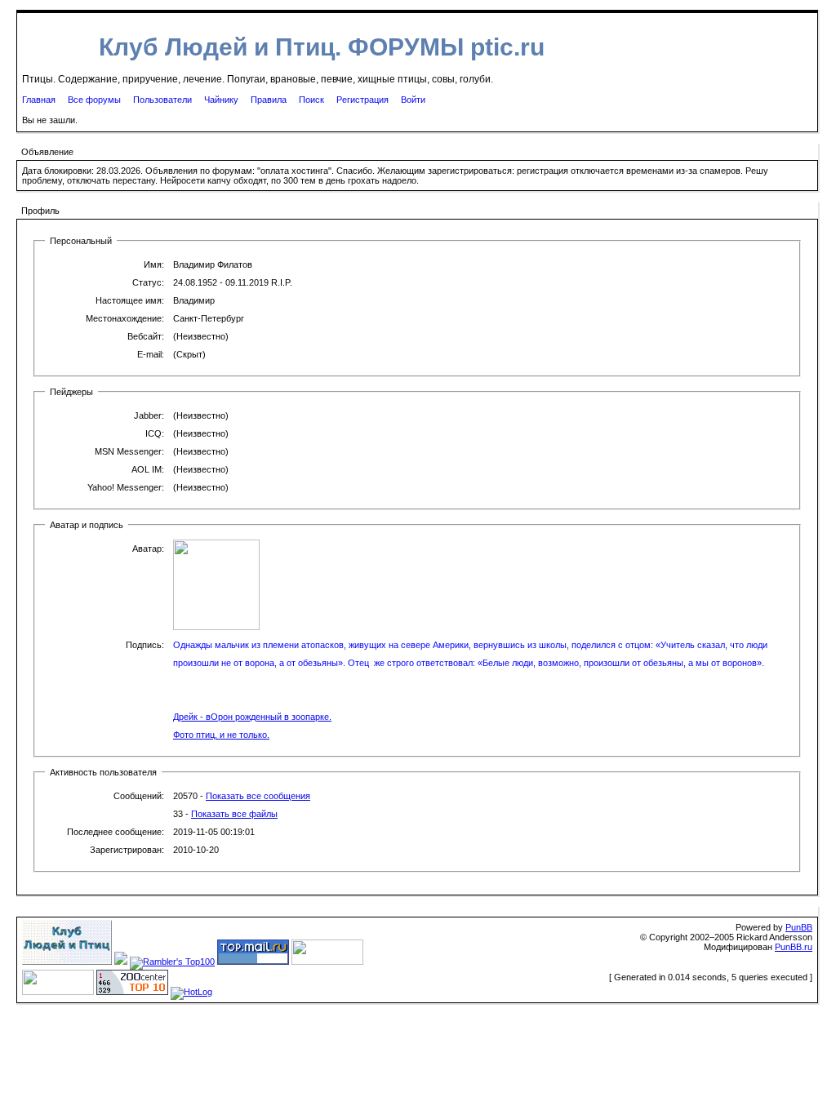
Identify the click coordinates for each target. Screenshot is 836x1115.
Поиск (311, 99)
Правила (269, 99)
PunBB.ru (793, 947)
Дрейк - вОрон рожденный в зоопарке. (252, 717)
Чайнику (221, 99)
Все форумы (94, 99)
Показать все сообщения (258, 796)
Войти (413, 99)
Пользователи (162, 99)
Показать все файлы (234, 814)
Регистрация (362, 99)
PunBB (798, 927)
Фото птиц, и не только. (221, 735)
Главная (39, 99)
